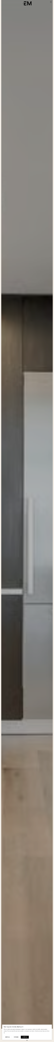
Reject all (7, 1037)
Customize (16, 1037)
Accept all (24, 1037)
